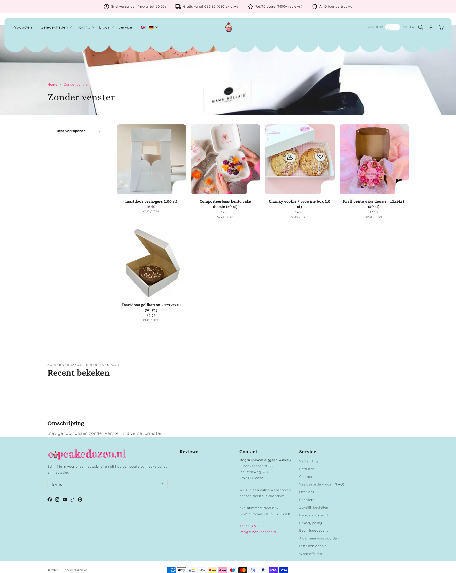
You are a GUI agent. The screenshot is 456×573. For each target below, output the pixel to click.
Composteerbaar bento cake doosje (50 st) (225, 204)
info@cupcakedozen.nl (257, 532)
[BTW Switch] (392, 27)
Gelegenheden (54, 27)
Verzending (308, 461)
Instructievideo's (312, 546)
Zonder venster (76, 84)
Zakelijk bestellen (313, 507)
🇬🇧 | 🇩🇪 (147, 27)
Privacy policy (310, 523)
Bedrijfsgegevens (313, 530)
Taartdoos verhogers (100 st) (151, 201)
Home (52, 84)
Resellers (306, 500)
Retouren (306, 469)
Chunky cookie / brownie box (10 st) (299, 204)
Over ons (306, 492)
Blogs (104, 27)
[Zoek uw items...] (420, 27)
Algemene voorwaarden (319, 538)
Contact (305, 477)
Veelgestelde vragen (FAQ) (321, 484)
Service (125, 27)
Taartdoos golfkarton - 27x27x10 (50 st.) (151, 307)
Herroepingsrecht (313, 515)
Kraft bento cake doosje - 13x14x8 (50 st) (374, 204)
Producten (22, 27)
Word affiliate (310, 554)
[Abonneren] (162, 484)
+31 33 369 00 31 (252, 526)
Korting (83, 27)
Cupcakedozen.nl (74, 570)
